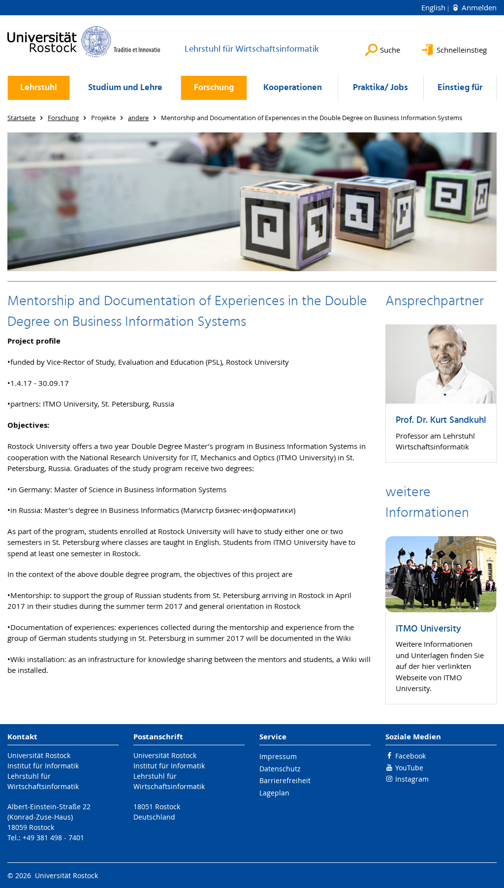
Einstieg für (460, 88)
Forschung (214, 88)
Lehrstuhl (38, 88)
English (434, 7)
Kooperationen (292, 88)
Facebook (410, 756)
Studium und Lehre (125, 88)
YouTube (409, 767)
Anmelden (478, 7)
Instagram (412, 779)
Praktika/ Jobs (380, 88)
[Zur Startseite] (83, 41)
